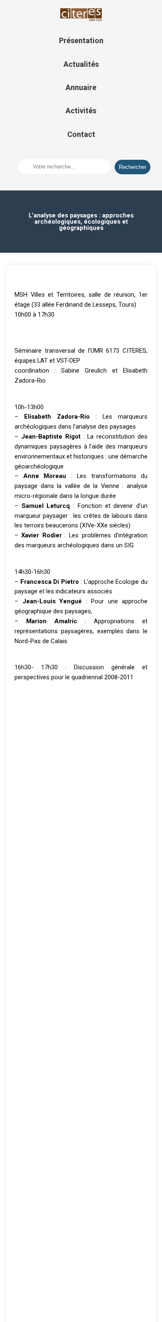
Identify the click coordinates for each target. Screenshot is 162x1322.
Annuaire (81, 87)
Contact (81, 134)
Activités (81, 110)
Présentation (81, 40)
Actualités (81, 64)
